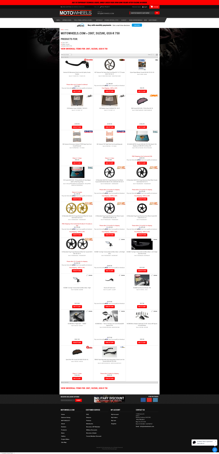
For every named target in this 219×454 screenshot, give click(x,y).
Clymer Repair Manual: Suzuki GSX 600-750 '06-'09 (142, 72)
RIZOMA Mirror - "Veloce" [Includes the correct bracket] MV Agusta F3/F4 (109, 324)
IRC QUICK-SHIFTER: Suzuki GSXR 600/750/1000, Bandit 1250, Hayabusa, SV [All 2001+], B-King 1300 (142, 145)
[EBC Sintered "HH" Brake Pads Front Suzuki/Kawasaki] (109, 136)
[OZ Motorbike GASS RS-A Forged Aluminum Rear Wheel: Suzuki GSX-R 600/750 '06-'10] (142, 172)
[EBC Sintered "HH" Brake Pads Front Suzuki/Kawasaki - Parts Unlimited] (121, 132)
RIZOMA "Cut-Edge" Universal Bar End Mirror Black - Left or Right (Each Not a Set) (142, 252)
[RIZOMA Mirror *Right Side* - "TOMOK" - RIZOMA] (89, 311)
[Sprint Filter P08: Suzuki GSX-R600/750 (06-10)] (77, 351)
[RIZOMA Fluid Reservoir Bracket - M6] (142, 280)
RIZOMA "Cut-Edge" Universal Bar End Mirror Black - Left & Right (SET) (109, 252)
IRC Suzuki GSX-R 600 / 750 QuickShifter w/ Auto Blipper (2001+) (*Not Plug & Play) (77, 180)
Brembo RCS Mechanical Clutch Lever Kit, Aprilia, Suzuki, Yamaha (77, 73)
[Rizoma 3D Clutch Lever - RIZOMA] (122, 275)
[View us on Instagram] (155, 400)
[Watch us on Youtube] (149, 400)
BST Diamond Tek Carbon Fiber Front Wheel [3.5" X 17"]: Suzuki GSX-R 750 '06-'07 (110, 73)
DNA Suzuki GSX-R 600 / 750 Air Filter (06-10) (142, 108)
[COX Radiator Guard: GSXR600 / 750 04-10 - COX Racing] (89, 96)
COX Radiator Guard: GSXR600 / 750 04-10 (77, 108)
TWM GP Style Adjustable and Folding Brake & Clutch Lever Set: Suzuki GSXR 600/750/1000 (109, 360)
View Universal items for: (84, 49)
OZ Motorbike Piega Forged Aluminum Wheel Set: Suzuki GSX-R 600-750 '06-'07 (77, 252)
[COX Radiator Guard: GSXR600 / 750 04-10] (77, 100)
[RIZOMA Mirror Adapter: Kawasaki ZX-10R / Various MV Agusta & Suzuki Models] (142, 316)
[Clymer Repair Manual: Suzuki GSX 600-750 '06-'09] (142, 64)
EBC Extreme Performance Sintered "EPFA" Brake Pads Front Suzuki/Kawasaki (77, 145)
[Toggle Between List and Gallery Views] (156, 55)
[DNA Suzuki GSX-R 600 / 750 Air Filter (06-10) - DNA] (153, 96)
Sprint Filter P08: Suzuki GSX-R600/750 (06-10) (77, 359)
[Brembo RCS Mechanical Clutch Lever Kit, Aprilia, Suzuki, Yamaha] (77, 64)
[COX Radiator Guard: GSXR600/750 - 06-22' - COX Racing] (122, 96)
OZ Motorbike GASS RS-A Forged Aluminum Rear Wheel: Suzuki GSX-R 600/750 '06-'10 (142, 180)
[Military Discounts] (109, 399)
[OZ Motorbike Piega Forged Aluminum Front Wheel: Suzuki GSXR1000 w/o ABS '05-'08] (109, 208)
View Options (109, 91)
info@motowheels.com (147, 426)
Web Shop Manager (112, 449)
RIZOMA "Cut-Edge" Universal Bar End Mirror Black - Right (77, 287)
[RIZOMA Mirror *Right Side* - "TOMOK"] (77, 316)
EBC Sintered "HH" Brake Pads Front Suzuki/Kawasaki (109, 144)
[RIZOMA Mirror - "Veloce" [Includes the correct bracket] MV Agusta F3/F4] (109, 316)
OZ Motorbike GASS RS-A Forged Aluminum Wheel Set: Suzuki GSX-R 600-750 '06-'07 (77, 216)
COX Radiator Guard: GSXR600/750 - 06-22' (109, 108)
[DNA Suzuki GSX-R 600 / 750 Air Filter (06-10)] (142, 100)
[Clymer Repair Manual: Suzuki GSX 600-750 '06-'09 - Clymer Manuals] (156, 60)
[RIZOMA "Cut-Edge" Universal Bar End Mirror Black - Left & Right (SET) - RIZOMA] (122, 239)
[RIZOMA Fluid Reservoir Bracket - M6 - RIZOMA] (154, 275)
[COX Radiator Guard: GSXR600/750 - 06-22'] (109, 100)
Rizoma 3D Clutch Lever (109, 287)
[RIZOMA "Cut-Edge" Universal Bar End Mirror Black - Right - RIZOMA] (89, 275)
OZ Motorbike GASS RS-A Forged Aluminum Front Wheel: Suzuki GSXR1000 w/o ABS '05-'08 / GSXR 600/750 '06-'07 (109, 180)
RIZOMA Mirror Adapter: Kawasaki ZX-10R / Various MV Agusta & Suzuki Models (142, 324)
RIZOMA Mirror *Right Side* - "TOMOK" (77, 323)
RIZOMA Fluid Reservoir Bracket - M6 (142, 287)
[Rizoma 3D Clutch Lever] (109, 280)
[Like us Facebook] (143, 400)
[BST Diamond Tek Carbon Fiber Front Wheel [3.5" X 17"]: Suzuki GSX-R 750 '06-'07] (109, 64)
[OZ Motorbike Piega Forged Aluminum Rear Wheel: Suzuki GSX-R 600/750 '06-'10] (142, 208)
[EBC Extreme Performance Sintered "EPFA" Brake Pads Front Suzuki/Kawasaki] (77, 136)
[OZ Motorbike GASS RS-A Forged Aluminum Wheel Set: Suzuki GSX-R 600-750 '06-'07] (77, 208)
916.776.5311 (140, 419)
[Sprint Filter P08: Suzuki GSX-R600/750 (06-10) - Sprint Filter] (89, 347)
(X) (61, 42)
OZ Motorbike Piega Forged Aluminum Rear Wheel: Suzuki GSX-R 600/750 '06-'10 (142, 216)
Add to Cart (77, 91)
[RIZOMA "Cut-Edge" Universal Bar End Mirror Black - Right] (77, 280)
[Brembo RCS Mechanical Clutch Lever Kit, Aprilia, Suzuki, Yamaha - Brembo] (88, 60)
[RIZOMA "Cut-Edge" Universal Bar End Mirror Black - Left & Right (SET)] (109, 244)
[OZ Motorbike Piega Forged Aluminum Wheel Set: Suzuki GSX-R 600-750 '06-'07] (77, 244)
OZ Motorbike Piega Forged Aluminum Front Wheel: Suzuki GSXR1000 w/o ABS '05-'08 (110, 216)
